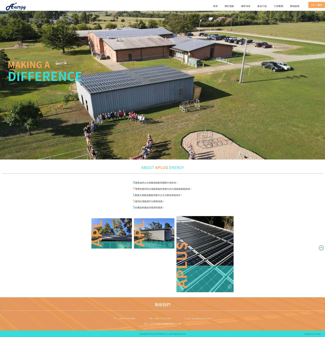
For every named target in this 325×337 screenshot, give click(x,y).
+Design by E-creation (312, 334)
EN (312, 4)
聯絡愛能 (294, 6)
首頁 (215, 6)
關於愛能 (229, 6)
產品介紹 (262, 6)
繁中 (320, 4)
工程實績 (278, 6)
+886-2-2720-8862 (127, 318)
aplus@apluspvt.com (202, 318)
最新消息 (245, 6)
